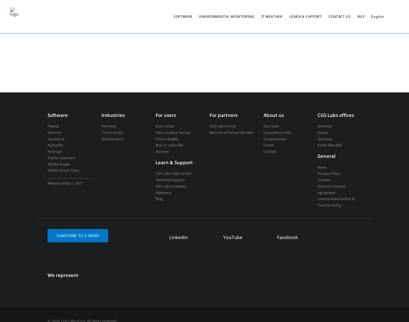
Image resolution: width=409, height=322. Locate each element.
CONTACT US (340, 16)
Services (162, 151)
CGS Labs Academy (171, 186)
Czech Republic (329, 145)
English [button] (377, 16)
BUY (361, 16)
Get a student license (173, 132)
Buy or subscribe (169, 145)
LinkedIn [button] (178, 237)
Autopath (55, 145)
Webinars (163, 192)
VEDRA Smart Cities (63, 170)
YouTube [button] (232, 237)
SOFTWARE (183, 16)
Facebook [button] (287, 237)
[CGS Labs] (14, 17)
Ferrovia (54, 132)
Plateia (53, 126)
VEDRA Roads (59, 164)
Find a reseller (167, 138)
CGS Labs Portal (223, 126)
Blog (159, 198)
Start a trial (165, 126)
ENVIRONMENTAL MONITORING (226, 16)
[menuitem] (183, 16)
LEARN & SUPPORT (305, 16)
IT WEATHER (272, 16)
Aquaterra (56, 138)
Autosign (55, 151)
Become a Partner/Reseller (231, 132)
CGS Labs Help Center (173, 173)
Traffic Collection (61, 157)
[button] (161, 238)
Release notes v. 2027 (65, 183)
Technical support (170, 179)
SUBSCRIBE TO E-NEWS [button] (77, 235)
